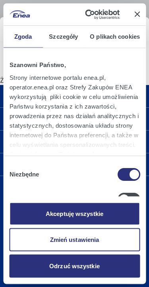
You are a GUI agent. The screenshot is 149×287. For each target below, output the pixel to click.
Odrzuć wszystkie (74, 265)
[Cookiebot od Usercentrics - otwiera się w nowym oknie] (89, 14)
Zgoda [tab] (23, 36)
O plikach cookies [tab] (115, 36)
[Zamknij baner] (137, 14)
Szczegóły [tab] (63, 36)
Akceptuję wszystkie (74, 213)
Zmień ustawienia (74, 239)
